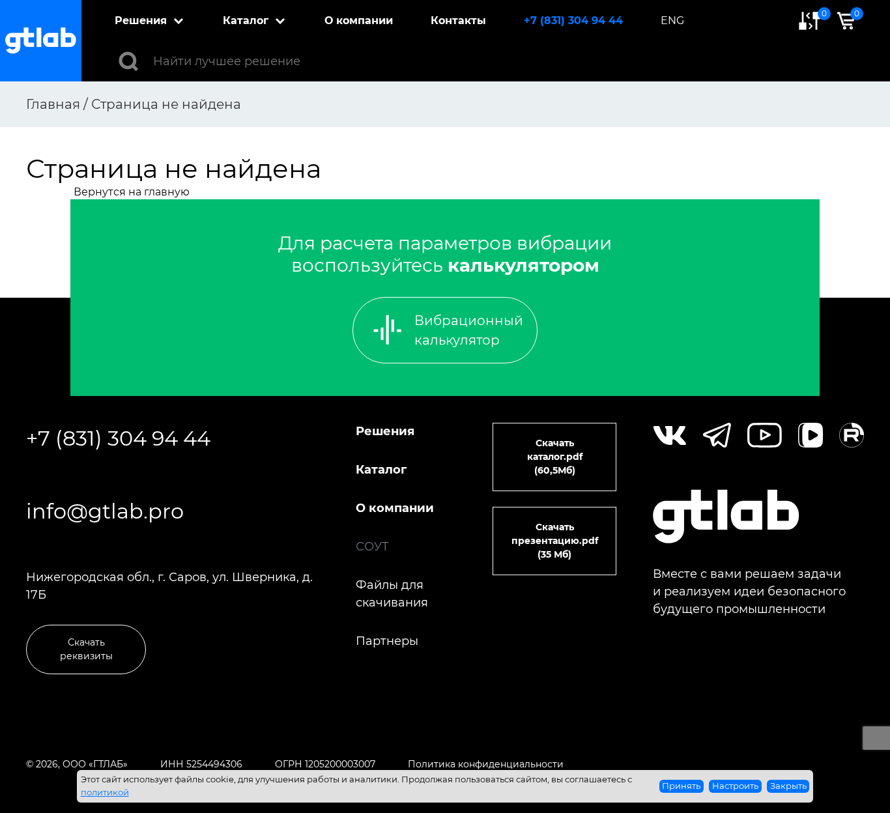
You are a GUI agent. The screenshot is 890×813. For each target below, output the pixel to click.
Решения (141, 20)
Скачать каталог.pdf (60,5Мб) (554, 456)
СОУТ (372, 546)
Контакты (458, 20)
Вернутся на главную (132, 192)
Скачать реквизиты (86, 649)
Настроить (735, 785)
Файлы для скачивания (392, 594)
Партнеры (387, 641)
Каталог (245, 20)
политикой (105, 792)
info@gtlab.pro (105, 511)
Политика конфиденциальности (486, 764)
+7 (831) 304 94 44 (573, 20)
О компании (358, 20)
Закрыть (788, 785)
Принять (681, 785)
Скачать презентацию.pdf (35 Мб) (554, 540)
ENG (672, 20)
